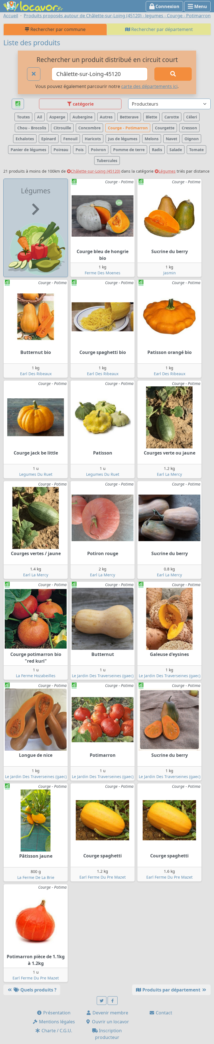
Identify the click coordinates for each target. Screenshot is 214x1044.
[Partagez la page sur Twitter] (102, 1000)
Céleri (191, 117)
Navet (171, 138)
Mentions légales (56, 1022)
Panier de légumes (28, 149)
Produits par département (171, 990)
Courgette (164, 127)
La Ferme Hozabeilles (35, 675)
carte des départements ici (149, 86)
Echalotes (25, 138)
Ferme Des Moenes (102, 272)
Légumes (167, 171)
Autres (106, 117)
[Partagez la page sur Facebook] (113, 1000)
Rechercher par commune (57, 29)
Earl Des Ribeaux (36, 373)
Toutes (23, 117)
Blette (151, 117)
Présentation (56, 1013)
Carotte (171, 117)
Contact (163, 1013)
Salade (175, 149)
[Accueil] (33, 6)
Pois (80, 149)
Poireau (61, 149)
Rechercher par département (161, 29)
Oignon (191, 138)
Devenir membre (109, 1013)
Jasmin (169, 272)
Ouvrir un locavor (110, 1022)
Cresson (189, 127)
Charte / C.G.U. (56, 1031)
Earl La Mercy (169, 474)
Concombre (89, 127)
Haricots (93, 138)
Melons (152, 138)
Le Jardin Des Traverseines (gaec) (102, 675)
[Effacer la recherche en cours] (33, 74)
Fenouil (70, 138)
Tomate (196, 149)
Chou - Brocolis (31, 127)
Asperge (57, 117)
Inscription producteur (108, 1034)
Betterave (129, 117)
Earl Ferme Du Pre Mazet (102, 877)
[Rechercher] (173, 74)
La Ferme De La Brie (35, 877)
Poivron (98, 149)
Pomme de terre (129, 149)
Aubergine (82, 117)
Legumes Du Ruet (35, 474)
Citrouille (62, 127)
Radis (157, 149)
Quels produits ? (38, 990)
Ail (39, 117)
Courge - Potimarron (128, 127)
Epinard (48, 138)
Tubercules (107, 160)
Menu (200, 6)
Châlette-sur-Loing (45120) (95, 171)
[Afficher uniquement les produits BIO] (18, 104)
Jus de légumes (122, 138)
